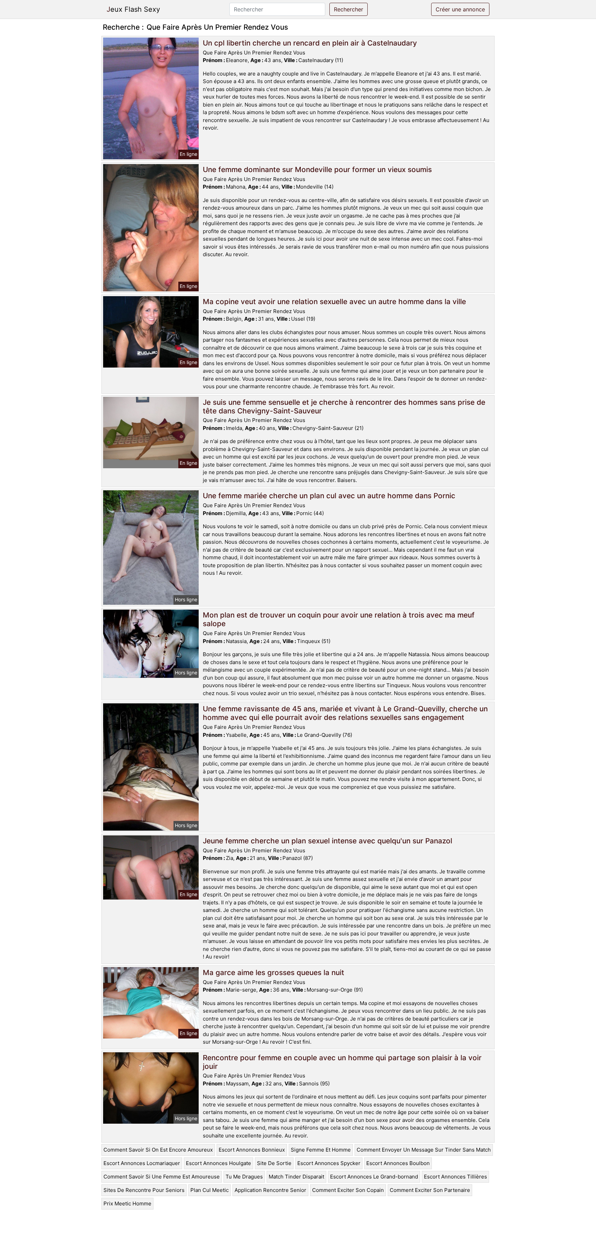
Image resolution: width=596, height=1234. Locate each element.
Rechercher (348, 9)
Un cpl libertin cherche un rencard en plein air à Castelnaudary (310, 43)
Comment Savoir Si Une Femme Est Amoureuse (161, 1176)
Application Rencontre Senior (270, 1190)
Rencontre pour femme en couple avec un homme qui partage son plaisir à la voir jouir (342, 1062)
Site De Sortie (274, 1163)
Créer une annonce (460, 9)
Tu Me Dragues (244, 1176)
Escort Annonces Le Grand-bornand (374, 1176)
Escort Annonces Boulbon (398, 1163)
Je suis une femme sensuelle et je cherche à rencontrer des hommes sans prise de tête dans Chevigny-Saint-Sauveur (344, 406)
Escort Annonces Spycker (328, 1163)
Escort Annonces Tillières (455, 1176)
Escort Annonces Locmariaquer (141, 1163)
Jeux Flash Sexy (133, 9)
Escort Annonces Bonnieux (252, 1149)
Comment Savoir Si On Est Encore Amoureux (158, 1149)
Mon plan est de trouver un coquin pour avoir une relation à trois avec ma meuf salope (339, 619)
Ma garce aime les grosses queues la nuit (273, 972)
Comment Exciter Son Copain (348, 1190)
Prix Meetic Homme (127, 1203)
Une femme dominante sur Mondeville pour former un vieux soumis (317, 169)
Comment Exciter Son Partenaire (430, 1190)
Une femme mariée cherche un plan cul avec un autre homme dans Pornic (329, 495)
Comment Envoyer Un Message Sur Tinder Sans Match (424, 1149)
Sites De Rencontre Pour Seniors (144, 1190)
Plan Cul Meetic (209, 1190)
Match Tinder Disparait (296, 1176)
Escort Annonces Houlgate (218, 1163)
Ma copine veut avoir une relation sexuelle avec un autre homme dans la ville (334, 301)
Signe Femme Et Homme (321, 1149)
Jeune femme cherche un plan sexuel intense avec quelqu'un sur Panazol (327, 840)
